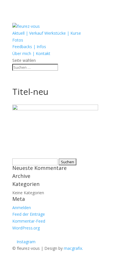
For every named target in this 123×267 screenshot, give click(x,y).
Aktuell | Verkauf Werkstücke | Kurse (46, 33)
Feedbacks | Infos (29, 46)
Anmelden (21, 207)
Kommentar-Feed (28, 221)
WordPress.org (26, 228)
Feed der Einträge (28, 214)
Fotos (17, 40)
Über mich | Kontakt (31, 53)
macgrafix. (73, 248)
